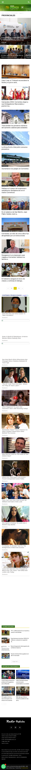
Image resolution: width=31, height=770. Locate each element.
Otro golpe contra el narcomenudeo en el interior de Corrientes (7, 698)
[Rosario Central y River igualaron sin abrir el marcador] (6, 656)
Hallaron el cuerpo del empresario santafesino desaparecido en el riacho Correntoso (14, 190)
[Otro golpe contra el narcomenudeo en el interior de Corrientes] (8, 691)
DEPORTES (4, 678)
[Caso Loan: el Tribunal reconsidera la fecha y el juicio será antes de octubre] (15, 71)
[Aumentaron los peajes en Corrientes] (15, 160)
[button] (2, 2)
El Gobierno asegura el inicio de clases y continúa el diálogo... (13, 280)
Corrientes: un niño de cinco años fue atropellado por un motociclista (15, 235)
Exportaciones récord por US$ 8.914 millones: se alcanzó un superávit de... (20, 640)
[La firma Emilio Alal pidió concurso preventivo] (15, 138)
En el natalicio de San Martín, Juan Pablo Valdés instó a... (14, 213)
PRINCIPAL (19, 694)
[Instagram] (15, 727)
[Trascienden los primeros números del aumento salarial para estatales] (15, 117)
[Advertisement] (15, 603)
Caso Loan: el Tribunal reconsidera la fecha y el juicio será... (15, 81)
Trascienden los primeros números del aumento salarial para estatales (14, 127)
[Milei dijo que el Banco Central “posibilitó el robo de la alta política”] (22, 691)
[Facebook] (11, 727)
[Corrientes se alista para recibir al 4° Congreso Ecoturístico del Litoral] (15, 31)
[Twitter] (19, 727)
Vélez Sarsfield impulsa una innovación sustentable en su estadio (22, 682)
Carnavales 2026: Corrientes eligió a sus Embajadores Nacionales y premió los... (15, 104)
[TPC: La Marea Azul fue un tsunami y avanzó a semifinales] (6, 632)
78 (18, 288)
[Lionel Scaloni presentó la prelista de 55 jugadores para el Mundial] (8, 674)
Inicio (3, 13)
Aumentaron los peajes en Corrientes (15, 169)
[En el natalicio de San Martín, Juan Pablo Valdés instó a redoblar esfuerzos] (15, 203)
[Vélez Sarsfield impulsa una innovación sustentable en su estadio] (22, 674)
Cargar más (15, 661)
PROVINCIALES (14, 13)
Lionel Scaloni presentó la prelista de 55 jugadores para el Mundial (8, 682)
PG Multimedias (24, 768)
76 (11, 288)
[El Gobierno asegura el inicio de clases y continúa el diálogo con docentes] (15, 270)
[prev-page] (8, 288)
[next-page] (22, 288)
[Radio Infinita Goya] (15, 8)
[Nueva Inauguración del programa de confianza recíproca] (6, 648)
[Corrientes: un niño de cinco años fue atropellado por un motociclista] (15, 225)
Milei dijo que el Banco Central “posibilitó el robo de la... (22, 698)
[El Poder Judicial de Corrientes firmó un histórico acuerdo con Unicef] (12, 54)
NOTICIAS (7, 13)
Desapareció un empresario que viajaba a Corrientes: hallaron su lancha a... (13, 257)
